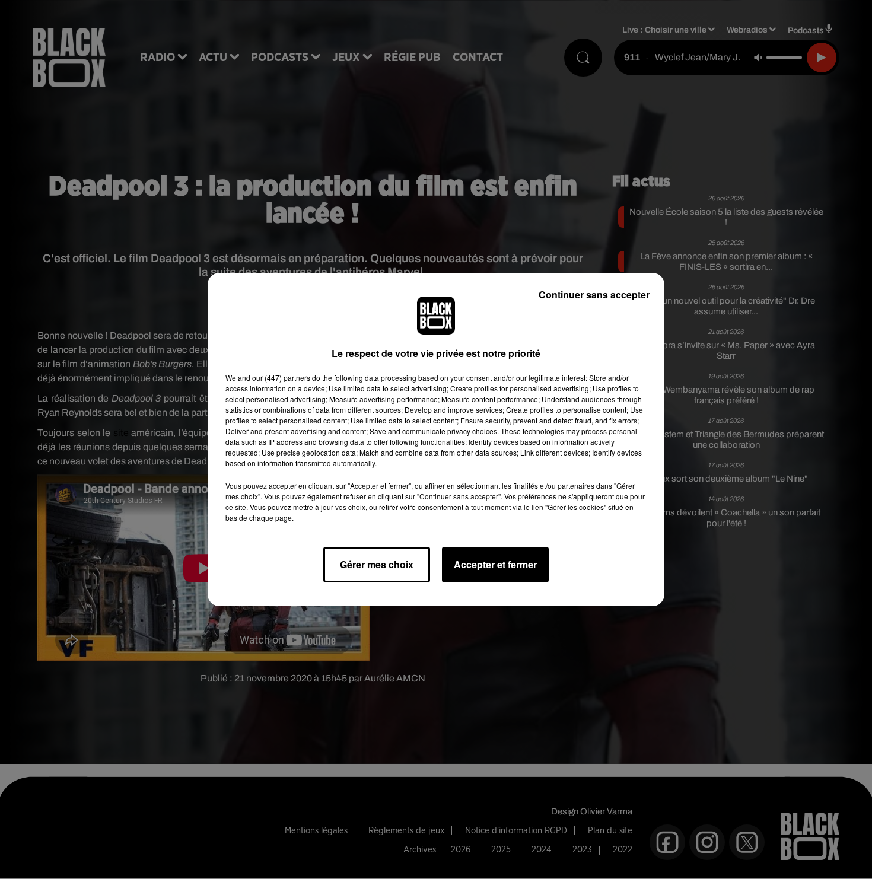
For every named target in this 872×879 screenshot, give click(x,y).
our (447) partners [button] (281, 377)
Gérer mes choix (376, 564)
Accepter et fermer (495, 564)
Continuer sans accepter (594, 294)
